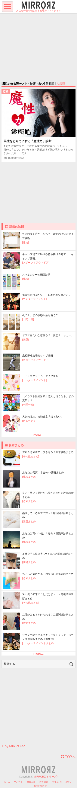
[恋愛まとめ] (29, 501)
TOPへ (70, 757)
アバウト (18, 782)
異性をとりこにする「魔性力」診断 (28, 141)
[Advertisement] (38, 47)
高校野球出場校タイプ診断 (37, 355)
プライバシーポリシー (62, 782)
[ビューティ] (29, 420)
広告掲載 (43, 782)
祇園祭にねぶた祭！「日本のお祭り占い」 (46, 294)
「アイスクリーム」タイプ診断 (40, 376)
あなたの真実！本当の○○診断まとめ (43, 472)
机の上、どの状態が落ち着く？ (40, 315)
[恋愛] (25, 339)
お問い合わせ (40, 786)
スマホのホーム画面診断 (36, 274)
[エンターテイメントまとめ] (38, 643)
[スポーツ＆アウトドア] (35, 262)
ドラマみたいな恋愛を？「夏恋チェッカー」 (48, 335)
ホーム (7, 782)
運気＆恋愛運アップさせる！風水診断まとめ (48, 452)
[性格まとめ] (29, 476)
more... (38, 435)
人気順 (60, 83)
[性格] (25, 242)
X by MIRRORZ (13, 746)
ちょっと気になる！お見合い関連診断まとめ (48, 573)
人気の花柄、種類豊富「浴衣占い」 (42, 416)
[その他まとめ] (30, 456)
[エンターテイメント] (34, 298)
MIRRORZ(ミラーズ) (46, 776)
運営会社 (31, 782)
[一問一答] (28, 319)
